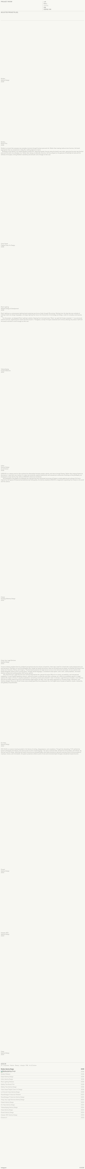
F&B (27, 1065)
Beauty (17, 1065)
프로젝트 (45, 5)
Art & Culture (32, 1065)
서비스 (45, 3)
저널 (44, 7)
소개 (44, 2)
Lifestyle (22, 1065)
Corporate (6, 1065)
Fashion (12, 1065)
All (1, 1065)
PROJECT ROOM (6, 1)
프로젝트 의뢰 (47, 9)
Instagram (4, 1167)
